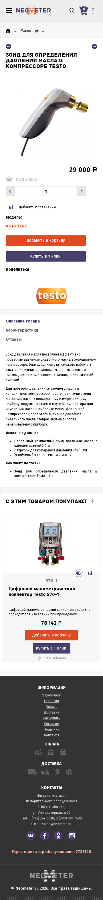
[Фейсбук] (44, 835)
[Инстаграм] (72, 835)
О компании (51, 695)
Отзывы (14, 339)
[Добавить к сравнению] (90, 573)
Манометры (30, 31)
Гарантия (51, 701)
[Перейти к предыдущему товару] (8, 46)
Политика (51, 729)
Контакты (51, 735)
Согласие (51, 724)
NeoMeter (33, 10)
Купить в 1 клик (45, 256)
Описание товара (23, 321)
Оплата (51, 707)
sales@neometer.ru (57, 824)
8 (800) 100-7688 (69, 818)
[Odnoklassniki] (58, 835)
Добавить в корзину (46, 240)
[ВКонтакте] (30, 835)
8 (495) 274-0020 (41, 818)
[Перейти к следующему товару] (94, 46)
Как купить (51, 718)
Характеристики (22, 330)
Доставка (51, 712)
